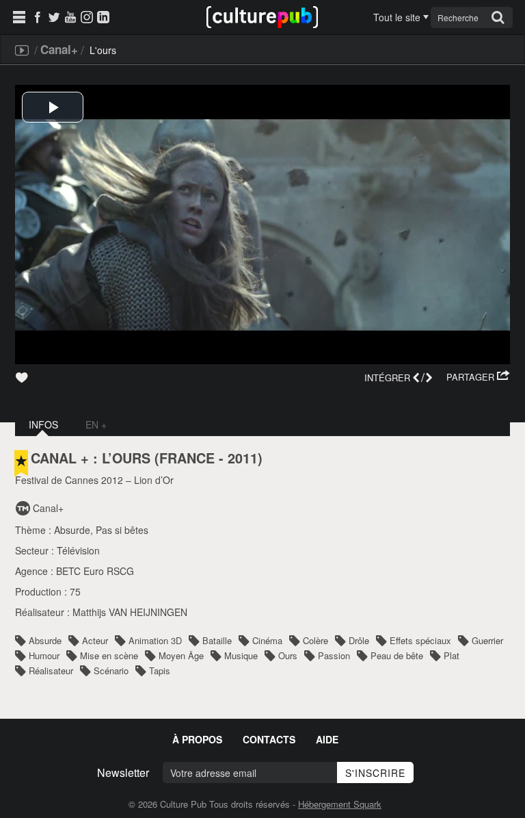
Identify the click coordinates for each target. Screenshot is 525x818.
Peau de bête (397, 655)
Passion (334, 655)
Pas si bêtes (122, 530)
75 (75, 591)
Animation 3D (155, 640)
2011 (243, 458)
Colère (315, 640)
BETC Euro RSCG (95, 571)
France (187, 458)
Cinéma (267, 640)
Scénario (111, 670)
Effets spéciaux (420, 640)
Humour (44, 655)
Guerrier (487, 640)
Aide (327, 739)
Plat (451, 655)
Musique (241, 655)
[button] (478, 377)
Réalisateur (51, 670)
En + (96, 424)
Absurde (72, 530)
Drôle (359, 640)
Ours (287, 655)
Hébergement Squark (339, 803)
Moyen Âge (181, 655)
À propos (197, 739)
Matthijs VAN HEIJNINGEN (129, 612)
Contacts (269, 739)
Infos (43, 424)
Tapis (159, 670)
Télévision (78, 550)
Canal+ (59, 49)
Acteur (95, 640)
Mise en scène (109, 655)
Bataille (217, 640)
